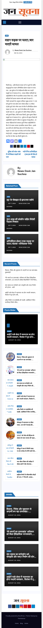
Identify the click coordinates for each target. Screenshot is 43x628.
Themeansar (21, 618)
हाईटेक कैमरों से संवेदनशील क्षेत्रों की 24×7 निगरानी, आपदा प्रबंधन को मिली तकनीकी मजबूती (26, 477)
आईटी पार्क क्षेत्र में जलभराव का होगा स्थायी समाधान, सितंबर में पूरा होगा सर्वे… (20, 337)
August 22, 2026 (14, 340)
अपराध (7, 35)
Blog (21, 623)
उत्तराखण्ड (9, 331)
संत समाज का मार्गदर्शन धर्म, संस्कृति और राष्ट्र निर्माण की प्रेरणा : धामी (25, 385)
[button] (34, 22)
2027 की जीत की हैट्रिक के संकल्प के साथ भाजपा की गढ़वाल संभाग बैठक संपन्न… (26, 437)
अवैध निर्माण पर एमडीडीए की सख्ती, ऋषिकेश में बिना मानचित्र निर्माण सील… (26, 411)
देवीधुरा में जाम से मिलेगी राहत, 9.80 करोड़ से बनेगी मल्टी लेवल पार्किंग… (26, 450)
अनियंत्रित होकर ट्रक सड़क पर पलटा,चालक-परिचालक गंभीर (20, 242)
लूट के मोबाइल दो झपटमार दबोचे (20, 199)
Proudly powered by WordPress (15, 616)
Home (17, 623)
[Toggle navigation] (20, 22)
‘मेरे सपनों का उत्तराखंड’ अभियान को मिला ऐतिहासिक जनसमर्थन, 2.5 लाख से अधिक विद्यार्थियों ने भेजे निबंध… (20, 535)
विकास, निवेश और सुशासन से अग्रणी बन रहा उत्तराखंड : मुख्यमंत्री (25, 359)
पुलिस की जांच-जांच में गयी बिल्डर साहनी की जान (13, 154)
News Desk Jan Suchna (23, 50)
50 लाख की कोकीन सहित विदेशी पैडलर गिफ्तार (21, 220)
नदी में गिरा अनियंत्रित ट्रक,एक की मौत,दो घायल (30, 154)
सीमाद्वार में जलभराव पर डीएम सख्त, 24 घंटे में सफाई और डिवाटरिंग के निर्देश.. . (25, 424)
